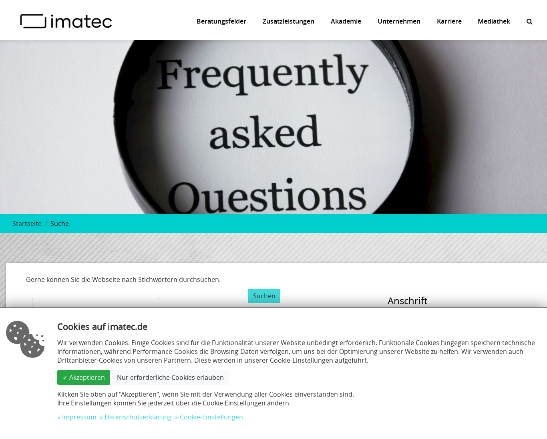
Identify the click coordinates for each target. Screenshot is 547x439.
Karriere (449, 21)
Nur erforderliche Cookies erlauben (170, 377)
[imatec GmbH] (66, 20)
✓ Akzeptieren (83, 377)
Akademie (346, 21)
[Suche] (530, 21)
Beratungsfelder (221, 21)
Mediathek (494, 21)
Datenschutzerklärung (138, 417)
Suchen (264, 295)
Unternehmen (399, 21)
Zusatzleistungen (288, 21)
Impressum (79, 417)
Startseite (27, 223)
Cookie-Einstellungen (211, 417)
